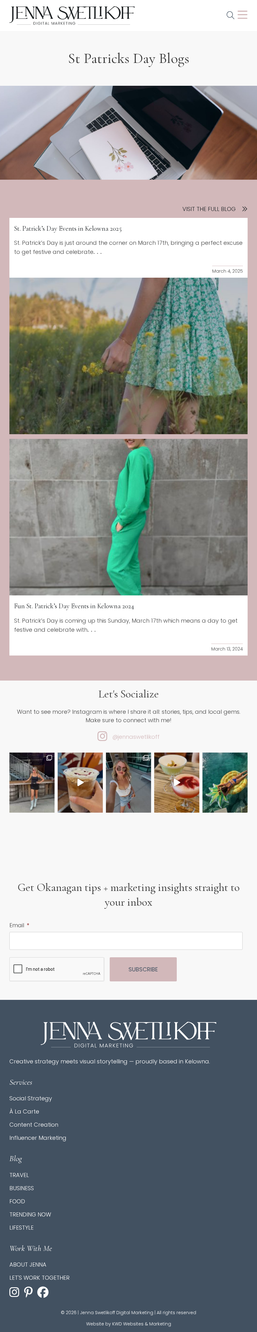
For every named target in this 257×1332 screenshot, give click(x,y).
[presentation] (57, 969)
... (98, 251)
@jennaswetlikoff (136, 737)
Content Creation (33, 1125)
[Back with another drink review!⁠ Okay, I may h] (80, 783)
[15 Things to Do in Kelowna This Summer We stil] (225, 783)
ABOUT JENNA (27, 1264)
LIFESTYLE (21, 1228)
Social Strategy (30, 1098)
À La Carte (24, 1111)
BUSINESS (21, 1188)
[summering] (128, 783)
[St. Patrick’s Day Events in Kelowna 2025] (128, 356)
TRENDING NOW (30, 1214)
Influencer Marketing (37, 1138)
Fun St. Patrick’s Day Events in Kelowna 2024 (74, 606)
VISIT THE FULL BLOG (209, 209)
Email (19, 925)
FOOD (17, 1201)
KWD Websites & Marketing (141, 1324)
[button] (230, 16)
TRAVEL (19, 1175)
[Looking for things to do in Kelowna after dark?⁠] (32, 783)
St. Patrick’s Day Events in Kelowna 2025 (68, 228)
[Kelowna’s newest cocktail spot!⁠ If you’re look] (176, 783)
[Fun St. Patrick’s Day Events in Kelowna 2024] (128, 517)
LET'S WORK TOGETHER (39, 1278)
